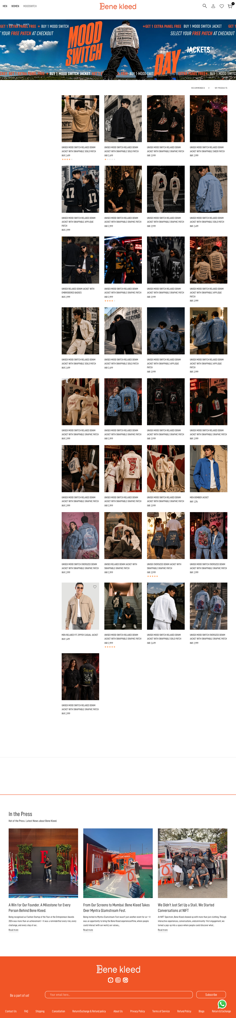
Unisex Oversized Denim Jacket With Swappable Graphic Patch (164, 566)
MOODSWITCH (30, 6)
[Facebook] (110, 980)
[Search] (205, 6)
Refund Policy (184, 1011)
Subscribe (211, 994)
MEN (5, 6)
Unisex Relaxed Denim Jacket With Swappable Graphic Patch (120, 566)
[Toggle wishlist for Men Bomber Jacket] (223, 449)
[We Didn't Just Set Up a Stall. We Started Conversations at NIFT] (192, 863)
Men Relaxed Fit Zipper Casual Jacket (80, 635)
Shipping (40, 1011)
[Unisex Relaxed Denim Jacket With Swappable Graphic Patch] (123, 535)
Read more (13, 930)
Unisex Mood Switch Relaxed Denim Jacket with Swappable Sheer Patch (207, 149)
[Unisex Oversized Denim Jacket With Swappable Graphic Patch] (166, 535)
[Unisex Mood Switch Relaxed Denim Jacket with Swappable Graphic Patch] (166, 118)
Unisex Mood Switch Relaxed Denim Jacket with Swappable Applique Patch (78, 222)
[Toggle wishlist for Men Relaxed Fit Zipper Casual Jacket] (94, 586)
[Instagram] (118, 980)
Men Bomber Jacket (199, 497)
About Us (118, 1011)
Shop (18, 24)
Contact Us (11, 1011)
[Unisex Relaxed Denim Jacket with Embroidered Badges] (80, 260)
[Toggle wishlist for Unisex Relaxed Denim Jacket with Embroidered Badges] (94, 240)
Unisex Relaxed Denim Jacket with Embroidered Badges (78, 291)
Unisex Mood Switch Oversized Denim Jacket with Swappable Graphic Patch (80, 566)
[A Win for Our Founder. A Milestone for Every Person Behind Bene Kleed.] (43, 863)
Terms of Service (161, 1011)
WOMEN (15, 6)
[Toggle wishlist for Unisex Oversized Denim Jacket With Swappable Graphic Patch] (180, 516)
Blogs (201, 1011)
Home (11, 24)
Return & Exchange (221, 1011)
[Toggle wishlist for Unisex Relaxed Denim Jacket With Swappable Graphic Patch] (137, 516)
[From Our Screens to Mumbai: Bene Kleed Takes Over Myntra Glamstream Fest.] (118, 863)
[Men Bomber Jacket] (208, 468)
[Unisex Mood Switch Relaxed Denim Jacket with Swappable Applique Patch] (80, 189)
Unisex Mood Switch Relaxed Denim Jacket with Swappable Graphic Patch (165, 149)
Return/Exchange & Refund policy (89, 1011)
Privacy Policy (137, 1011)
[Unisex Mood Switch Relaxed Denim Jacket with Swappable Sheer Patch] (208, 118)
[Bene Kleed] (118, 969)
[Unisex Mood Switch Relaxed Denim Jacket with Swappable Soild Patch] (80, 118)
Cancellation (58, 1011)
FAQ (26, 1011)
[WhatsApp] (125, 980)
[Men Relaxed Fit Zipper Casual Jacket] (80, 606)
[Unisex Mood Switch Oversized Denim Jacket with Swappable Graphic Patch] (80, 535)
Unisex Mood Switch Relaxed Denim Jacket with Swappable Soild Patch (79, 149)
